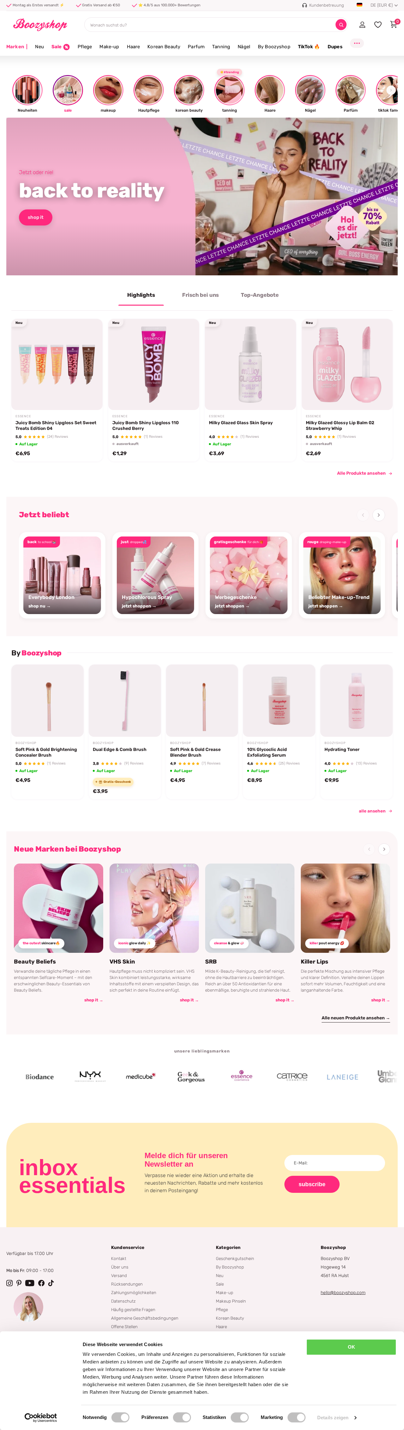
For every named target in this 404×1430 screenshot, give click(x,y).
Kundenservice (127, 1247)
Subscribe (312, 1184)
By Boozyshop (274, 47)
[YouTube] (29, 1283)
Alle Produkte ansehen (361, 473)
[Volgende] (378, 515)
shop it (36, 217)
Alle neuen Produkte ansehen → (356, 1018)
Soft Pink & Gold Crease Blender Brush (195, 752)
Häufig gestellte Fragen (133, 1309)
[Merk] (61, 1077)
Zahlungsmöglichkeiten (133, 1292)
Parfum (196, 47)
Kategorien (228, 1247)
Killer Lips (314, 961)
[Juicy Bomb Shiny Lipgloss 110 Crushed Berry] (153, 364)
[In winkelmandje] (89, 395)
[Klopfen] (51, 1283)
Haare (133, 47)
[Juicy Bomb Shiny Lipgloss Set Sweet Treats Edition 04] (57, 364)
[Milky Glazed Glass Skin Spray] (250, 364)
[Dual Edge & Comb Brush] (125, 701)
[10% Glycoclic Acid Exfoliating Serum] (279, 701)
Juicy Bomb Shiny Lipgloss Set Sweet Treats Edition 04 (55, 425)
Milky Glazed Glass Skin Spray (241, 422)
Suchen (341, 24)
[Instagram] (9, 1283)
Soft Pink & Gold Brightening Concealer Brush (46, 752)
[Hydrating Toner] (356, 701)
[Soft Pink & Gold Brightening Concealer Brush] (47, 701)
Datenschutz (123, 1301)
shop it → (93, 1000)
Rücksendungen (127, 1283)
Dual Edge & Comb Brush (119, 749)
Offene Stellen (124, 1326)
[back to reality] (202, 196)
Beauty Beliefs (35, 961)
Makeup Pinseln (231, 1301)
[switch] (182, 1417)
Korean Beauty (163, 47)
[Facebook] (41, 1283)
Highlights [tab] (141, 295)
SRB (211, 961)
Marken (16, 47)
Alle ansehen (372, 810)
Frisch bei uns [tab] (200, 295)
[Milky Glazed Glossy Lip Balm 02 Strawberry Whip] (347, 364)
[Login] (362, 24)
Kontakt (118, 1258)
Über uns (119, 1266)
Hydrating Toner (341, 749)
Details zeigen (332, 1417)
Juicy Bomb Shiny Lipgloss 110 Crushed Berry (145, 425)
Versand (119, 1275)
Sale (220, 1283)
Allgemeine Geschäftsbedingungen (144, 1318)
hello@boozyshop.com (343, 1292)
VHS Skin (122, 961)
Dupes (335, 47)
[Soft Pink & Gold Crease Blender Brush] (202, 701)
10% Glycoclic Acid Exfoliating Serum (267, 752)
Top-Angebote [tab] (260, 295)
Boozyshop (25, 743)
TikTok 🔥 (309, 47)
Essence (23, 416)
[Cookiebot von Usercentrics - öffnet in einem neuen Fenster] (40, 1417)
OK (351, 1347)
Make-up (109, 47)
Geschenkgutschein (235, 1258)
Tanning (221, 47)
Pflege (85, 47)
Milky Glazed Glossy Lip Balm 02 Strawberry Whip (340, 425)
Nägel (244, 47)
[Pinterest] (18, 1283)
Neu (39, 47)
